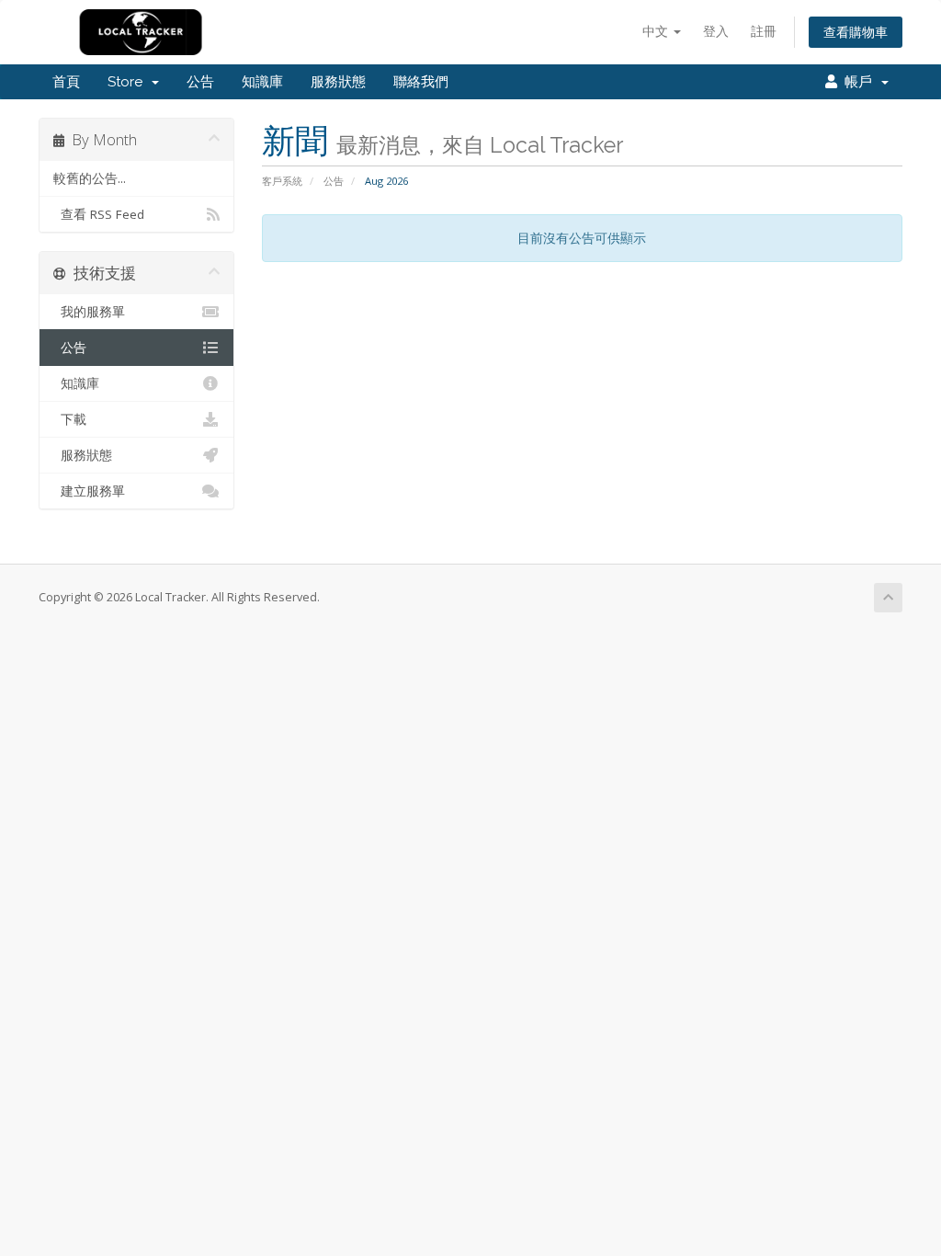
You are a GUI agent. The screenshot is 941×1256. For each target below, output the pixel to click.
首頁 (66, 82)
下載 (69, 419)
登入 (716, 31)
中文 (657, 31)
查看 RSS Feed (98, 214)
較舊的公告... (89, 178)
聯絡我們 (420, 82)
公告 (200, 82)
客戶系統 (282, 181)
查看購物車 (855, 31)
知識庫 (262, 82)
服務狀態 (338, 82)
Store (129, 82)
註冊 (764, 31)
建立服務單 (89, 491)
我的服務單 (89, 311)
